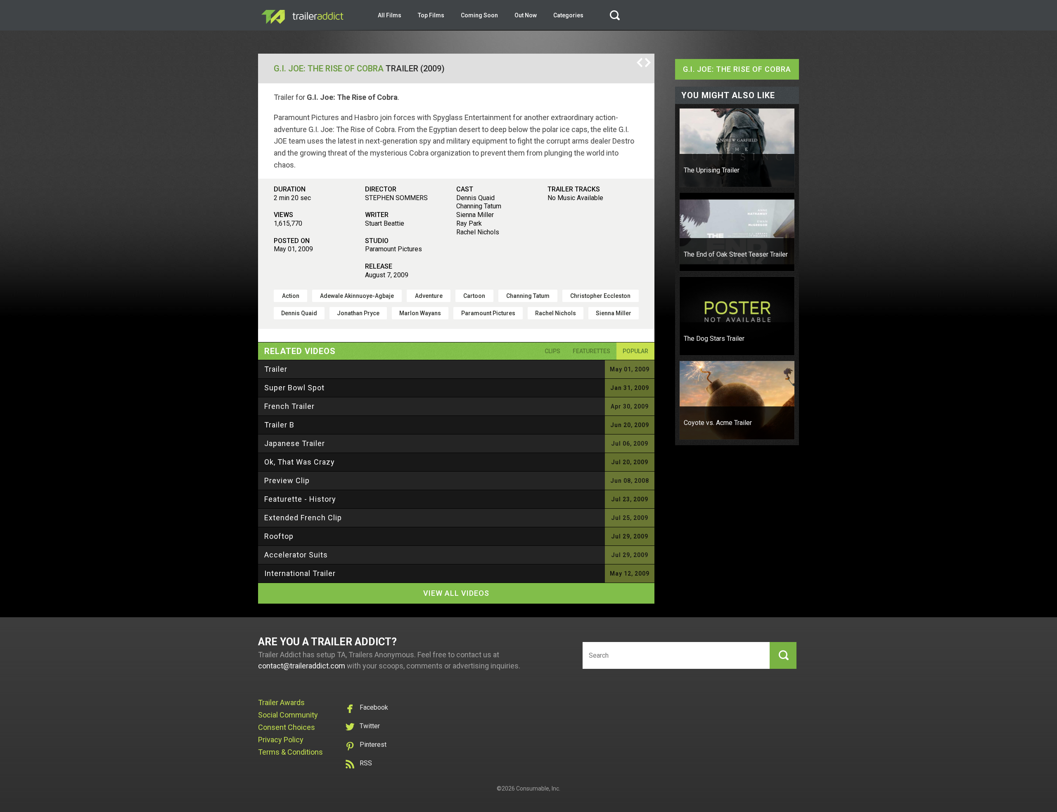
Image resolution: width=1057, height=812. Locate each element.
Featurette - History (300, 499)
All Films (389, 15)
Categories (568, 15)
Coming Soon (479, 15)
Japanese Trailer (294, 443)
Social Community (288, 714)
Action (290, 296)
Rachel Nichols (555, 313)
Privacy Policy (280, 739)
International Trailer (300, 573)
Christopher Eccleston (600, 296)
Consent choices (286, 727)
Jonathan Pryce (358, 313)
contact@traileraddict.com (301, 665)
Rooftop (279, 536)
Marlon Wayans (420, 313)
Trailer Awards (281, 702)
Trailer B (279, 424)
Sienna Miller (613, 313)
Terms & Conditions (290, 752)
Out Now (525, 15)
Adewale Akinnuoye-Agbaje (357, 296)
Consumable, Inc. (538, 788)
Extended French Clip (303, 517)
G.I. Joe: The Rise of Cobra (329, 68)
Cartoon (474, 296)
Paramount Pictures (488, 313)
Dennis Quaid (299, 313)
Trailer (275, 369)
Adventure (429, 296)
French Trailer (289, 406)
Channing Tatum (528, 296)
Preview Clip (287, 480)
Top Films (431, 15)
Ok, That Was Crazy (299, 462)
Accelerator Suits (296, 554)
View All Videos (456, 593)
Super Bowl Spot (294, 387)
